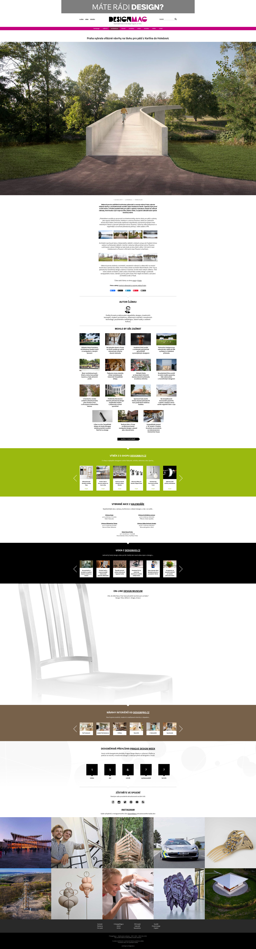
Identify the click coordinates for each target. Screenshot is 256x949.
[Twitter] (125, 802)
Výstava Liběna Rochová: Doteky (146, 523)
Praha (140, 280)
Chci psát (100, 928)
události (105, 28)
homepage (96, 28)
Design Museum (133, 591)
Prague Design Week (142, 748)
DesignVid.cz (132, 550)
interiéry (92, 19)
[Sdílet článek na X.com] (120, 290)
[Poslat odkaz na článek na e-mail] (143, 290)
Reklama (100, 926)
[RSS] (143, 802)
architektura (114, 28)
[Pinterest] (131, 802)
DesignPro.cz (141, 712)
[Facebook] (113, 802)
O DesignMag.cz (119, 924)
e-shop (81, 19)
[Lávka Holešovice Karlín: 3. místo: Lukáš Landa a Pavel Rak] (106, 257)
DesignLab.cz (131, 946)
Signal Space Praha (127, 532)
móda (139, 28)
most (134, 280)
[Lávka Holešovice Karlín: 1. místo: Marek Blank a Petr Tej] (128, 118)
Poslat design (156, 926)
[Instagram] (119, 802)
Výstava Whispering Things (109, 523)
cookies (142, 941)
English (156, 928)
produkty (131, 28)
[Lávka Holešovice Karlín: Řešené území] (106, 234)
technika (146, 28)
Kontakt (99, 924)
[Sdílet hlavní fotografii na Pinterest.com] (135, 290)
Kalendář (137, 926)
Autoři (119, 926)
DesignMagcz (132, 813)
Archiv (119, 928)
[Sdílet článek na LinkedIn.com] (128, 290)
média (154, 28)
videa (86, 19)
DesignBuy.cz (138, 455)
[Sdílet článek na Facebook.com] (112, 290)
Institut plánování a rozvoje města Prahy (132, 285)
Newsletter (137, 928)
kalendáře (137, 504)
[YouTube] (137, 802)
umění (161, 28)
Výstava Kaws (109, 515)
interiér (123, 28)
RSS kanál (137, 924)
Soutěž (156, 924)
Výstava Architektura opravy (146, 515)
